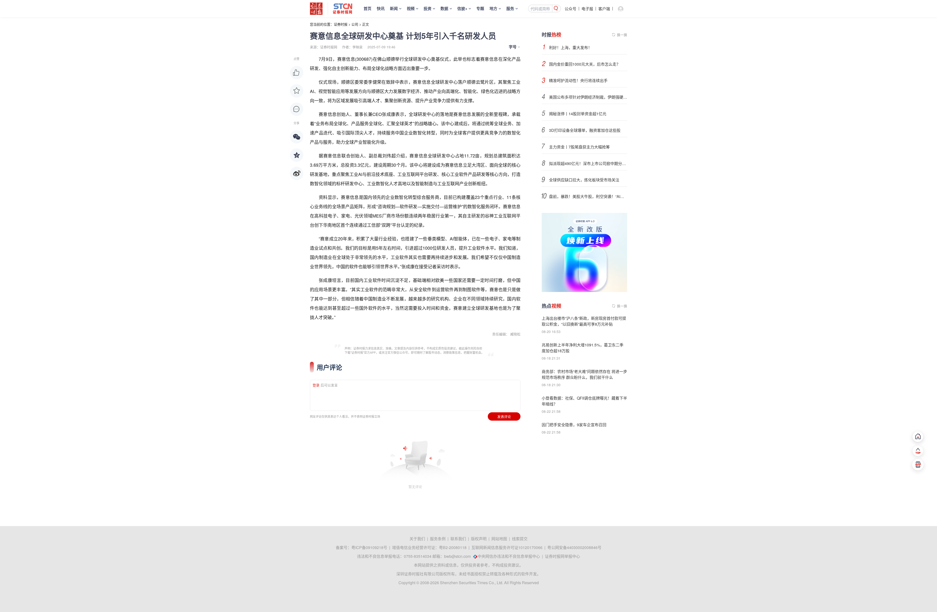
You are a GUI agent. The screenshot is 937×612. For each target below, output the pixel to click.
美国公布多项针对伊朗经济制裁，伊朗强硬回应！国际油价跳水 (588, 97)
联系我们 (458, 538)
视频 (411, 8)
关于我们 (417, 538)
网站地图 (499, 538)
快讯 (381, 8)
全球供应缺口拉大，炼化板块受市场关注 (584, 180)
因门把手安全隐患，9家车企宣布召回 (574, 424)
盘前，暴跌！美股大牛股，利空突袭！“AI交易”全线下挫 (588, 196)
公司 (354, 24)
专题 (480, 8)
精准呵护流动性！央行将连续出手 (578, 80)
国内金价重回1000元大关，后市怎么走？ (584, 64)
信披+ (462, 8)
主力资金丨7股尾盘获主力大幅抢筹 (579, 147)
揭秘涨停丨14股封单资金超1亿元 (577, 113)
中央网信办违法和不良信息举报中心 (509, 556)
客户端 (604, 8)
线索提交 (520, 538)
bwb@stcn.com (457, 556)
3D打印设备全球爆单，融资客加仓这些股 (585, 130)
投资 (427, 8)
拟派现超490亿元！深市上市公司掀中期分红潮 (588, 163)
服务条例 (438, 538)
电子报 (587, 8)
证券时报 (340, 24)
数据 (444, 8)
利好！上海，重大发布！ (570, 47)
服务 (510, 8)
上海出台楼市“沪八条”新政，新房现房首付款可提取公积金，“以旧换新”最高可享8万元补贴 (584, 321)
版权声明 (479, 538)
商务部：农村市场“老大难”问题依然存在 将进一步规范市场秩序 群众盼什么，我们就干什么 (584, 374)
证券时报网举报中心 (562, 556)
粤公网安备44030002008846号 (574, 547)
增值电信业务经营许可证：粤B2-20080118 (429, 547)
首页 (367, 8)
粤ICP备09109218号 (369, 547)
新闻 (394, 8)
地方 (493, 8)
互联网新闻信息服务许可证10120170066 (506, 547)
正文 (365, 24)
